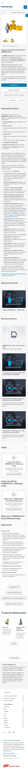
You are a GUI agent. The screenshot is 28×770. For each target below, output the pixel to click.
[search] (25, 2)
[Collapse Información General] (25, 108)
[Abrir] (25, 7)
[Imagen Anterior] (4, 26)
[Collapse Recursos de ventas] (25, 283)
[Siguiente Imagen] (23, 26)
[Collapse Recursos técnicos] (25, 318)
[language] (2, 2)
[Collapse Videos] (25, 447)
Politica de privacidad (8, 753)
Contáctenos (7, 692)
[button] (14, 108)
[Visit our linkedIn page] (9, 732)
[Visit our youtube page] (13, 732)
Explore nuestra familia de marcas (11, 740)
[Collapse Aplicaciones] (25, 524)
